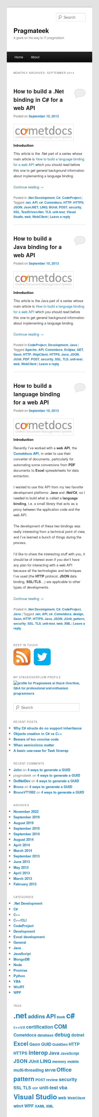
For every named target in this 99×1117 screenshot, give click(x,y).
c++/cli (19, 1027)
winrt (18, 1106)
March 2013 (22, 878)
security (75, 207)
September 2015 (26, 828)
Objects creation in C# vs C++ (37, 733)
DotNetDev (21, 780)
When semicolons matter (33, 744)
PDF (26, 359)
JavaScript (22, 953)
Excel (20, 1043)
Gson (17, 354)
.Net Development (41, 197)
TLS (48, 211)
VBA (17, 981)
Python (19, 975)
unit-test (59, 211)
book (61, 1016)
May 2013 (21, 867)
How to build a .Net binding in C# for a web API (38, 99)
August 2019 (23, 822)
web (28, 216)
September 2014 (26, 833)
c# (41, 202)
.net (28, 202)
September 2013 (26, 855)
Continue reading (28, 186)
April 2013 (21, 872)
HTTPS (78, 202)
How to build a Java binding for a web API (37, 246)
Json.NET (31, 207)
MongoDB (21, 959)
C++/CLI (20, 920)
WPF (17, 992)
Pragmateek (31, 30)
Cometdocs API (26, 453)
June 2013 (21, 861)
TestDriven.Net (32, 211)
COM (60, 1026)
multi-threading (28, 1070)
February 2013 (24, 883)
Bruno (18, 786)
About (35, 57)
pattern (78, 618)
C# (58, 197)
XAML (40, 1106)
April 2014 (21, 844)
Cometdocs (53, 202)
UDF (35, 1088)
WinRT (18, 986)
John (17, 769)
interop (38, 1052)
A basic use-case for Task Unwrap (40, 750)
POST (63, 207)
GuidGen (60, 1044)
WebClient (40, 216)
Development (58, 344)
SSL (16, 211)
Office (64, 1069)
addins (36, 1016)
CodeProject (71, 197)
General (19, 942)
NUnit (53, 207)
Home (19, 57)
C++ (16, 914)
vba (63, 1087)
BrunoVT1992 (24, 792)
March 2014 (22, 850)
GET (80, 349)
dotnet (77, 1035)
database (45, 1035)
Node (17, 964)
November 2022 (26, 811)
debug (62, 1034)
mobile (73, 1061)
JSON (17, 207)
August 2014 (23, 839)
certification (39, 1026)
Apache (31, 349)
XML (67, 623)
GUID (46, 1044)
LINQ (43, 207)
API (34, 202)
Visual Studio (35, 1096)
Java (73, 344)
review (52, 1079)
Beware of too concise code (36, 739)
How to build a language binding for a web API (36, 393)
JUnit (17, 359)
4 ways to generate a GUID (48, 769)
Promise (20, 970)
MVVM (50, 1070)
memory (59, 1061)
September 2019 (26, 816)
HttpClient (40, 354)
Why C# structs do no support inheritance (47, 728)
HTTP (67, 202)
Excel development (29, 936)
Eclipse (69, 349)
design (78, 614)
